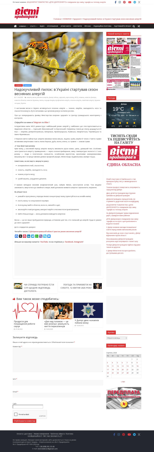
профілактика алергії (62, 100)
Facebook (69, 242)
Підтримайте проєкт (122, 26)
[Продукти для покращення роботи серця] (27, 304)
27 (123, 373)
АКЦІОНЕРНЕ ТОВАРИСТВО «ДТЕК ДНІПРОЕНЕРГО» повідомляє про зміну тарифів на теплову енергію (121, 207)
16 (137, 366)
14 (127, 366)
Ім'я (15, 379)
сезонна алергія (75, 100)
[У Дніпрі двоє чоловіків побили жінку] (88, 304)
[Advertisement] (100, 12)
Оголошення (52, 26)
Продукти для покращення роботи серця (24, 324)
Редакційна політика (102, 26)
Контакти (78, 26)
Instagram (78, 242)
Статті (33, 26)
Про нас (87, 26)
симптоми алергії (88, 100)
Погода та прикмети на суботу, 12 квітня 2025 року (76, 286)
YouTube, (44, 242)
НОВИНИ (19, 85)
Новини (22, 26)
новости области (20, 100)
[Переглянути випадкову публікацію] (138, 26)
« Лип (123, 382)
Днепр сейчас (53, 97)
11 (113, 366)
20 (123, 369)
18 (113, 369)
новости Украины (33, 100)
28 (127, 373)
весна (34, 97)
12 (118, 366)
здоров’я (62, 97)
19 (118, 369)
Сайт (15, 403)
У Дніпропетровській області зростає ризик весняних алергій (54, 231)
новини (81, 97)
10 (108, 366)
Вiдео (42, 26)
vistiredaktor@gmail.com (48, 449)
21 (127, 369)
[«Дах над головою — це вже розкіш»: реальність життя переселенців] (57, 304)
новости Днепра (90, 97)
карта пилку (70, 97)
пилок (41, 100)
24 (108, 373)
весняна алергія (42, 97)
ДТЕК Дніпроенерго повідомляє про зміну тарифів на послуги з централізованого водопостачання (122, 221)
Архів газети (66, 26)
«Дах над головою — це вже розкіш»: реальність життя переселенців (56, 324)
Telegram (37, 122)
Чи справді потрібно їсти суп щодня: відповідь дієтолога (39, 287)
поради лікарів (49, 100)
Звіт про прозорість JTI (52, 436)
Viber (46, 122)
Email (15, 392)
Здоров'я (27, 85)
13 (123, 366)
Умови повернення (41, 434)
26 (118, 373)
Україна (23, 103)
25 (113, 373)
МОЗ (76, 97)
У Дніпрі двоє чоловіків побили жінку (87, 321)
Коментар (17, 346)
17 (108, 369)
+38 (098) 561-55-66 (46, 446)
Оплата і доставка (24, 434)
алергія (29, 97)
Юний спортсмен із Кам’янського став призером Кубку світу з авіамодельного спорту (60, 3)
